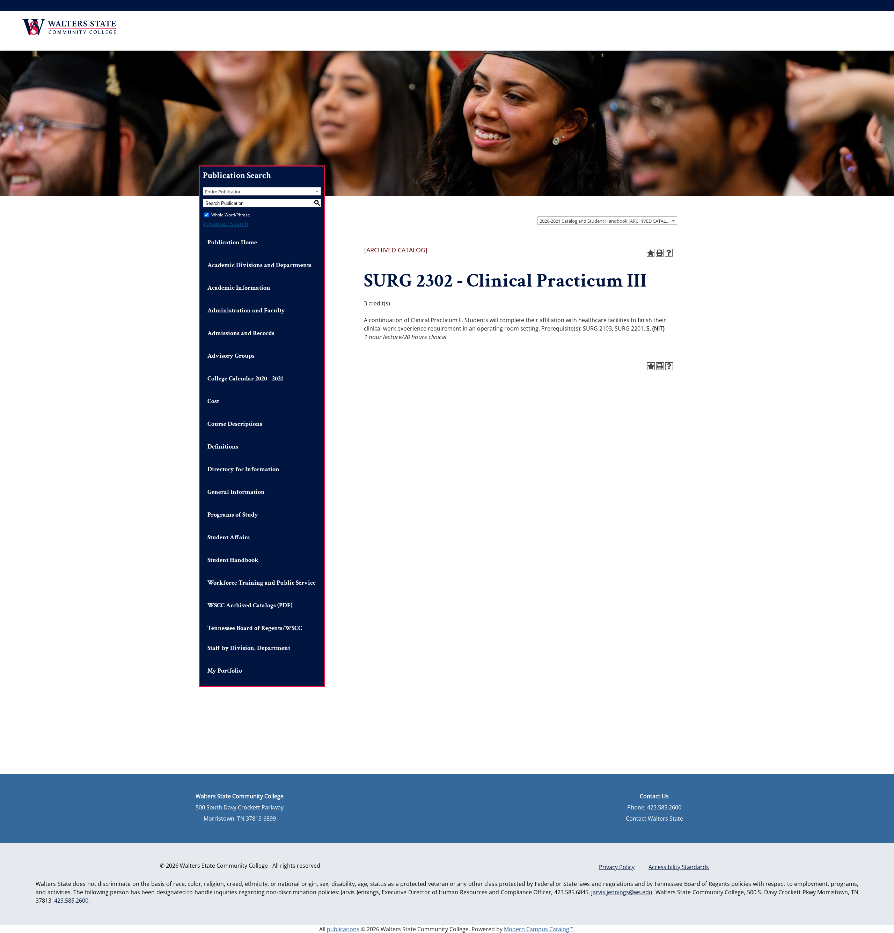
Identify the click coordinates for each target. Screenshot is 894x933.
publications (343, 929)
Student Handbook (232, 560)
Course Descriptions (234, 424)
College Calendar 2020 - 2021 (245, 379)
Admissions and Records (240, 333)
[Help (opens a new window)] (669, 253)
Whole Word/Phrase (230, 215)
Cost (213, 401)
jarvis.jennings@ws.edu (621, 892)
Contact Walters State (654, 818)
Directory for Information (243, 469)
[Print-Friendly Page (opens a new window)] (660, 253)
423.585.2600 (664, 807)
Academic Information (238, 288)
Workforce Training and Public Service (261, 583)
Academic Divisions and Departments (259, 265)
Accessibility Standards (678, 867)
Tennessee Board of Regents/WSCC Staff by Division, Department (254, 638)
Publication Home (232, 242)
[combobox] (607, 220)
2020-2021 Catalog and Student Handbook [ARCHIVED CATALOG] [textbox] (607, 221)
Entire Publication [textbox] (223, 191)
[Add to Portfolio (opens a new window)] (650, 253)
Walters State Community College (69, 27)
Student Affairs (228, 537)
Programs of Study (232, 515)
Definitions (222, 447)
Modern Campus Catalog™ (538, 929)
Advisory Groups (231, 356)
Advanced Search (225, 224)
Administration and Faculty (246, 310)
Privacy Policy (617, 867)
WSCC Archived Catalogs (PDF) (249, 605)
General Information (236, 492)
